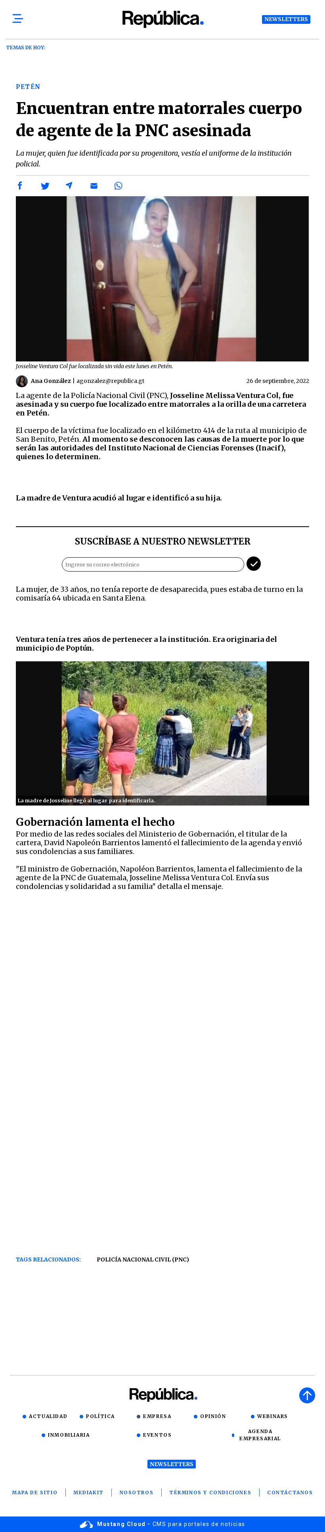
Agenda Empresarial (260, 1434)
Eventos (157, 1435)
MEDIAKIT (88, 1492)
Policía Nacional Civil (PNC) (143, 1259)
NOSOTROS (137, 1492)
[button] (20, 186)
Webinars (272, 1416)
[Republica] (162, 19)
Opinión (213, 1416)
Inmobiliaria (69, 1435)
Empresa (157, 1416)
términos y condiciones (210, 1492)
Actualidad (48, 1416)
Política (100, 1416)
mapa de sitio (34, 1492)
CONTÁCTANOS (290, 1492)
